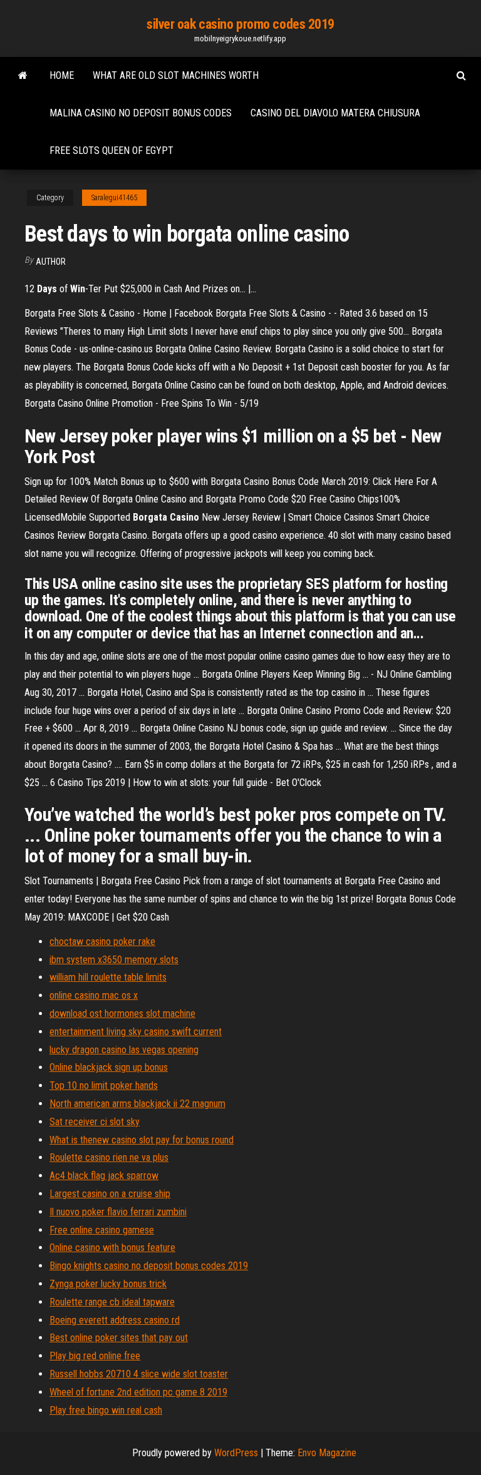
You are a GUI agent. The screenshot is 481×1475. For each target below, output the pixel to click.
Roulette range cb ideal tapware (112, 1302)
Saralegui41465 (114, 197)
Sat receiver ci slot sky (94, 1122)
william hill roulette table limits (108, 977)
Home (61, 75)
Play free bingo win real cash (105, 1410)
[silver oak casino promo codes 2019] (23, 75)
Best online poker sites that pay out (118, 1338)
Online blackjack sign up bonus (108, 1067)
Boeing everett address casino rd (114, 1320)
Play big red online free (94, 1356)
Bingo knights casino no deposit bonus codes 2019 (148, 1266)
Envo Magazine (326, 1453)
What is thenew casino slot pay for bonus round (141, 1140)
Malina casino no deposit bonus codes (140, 113)
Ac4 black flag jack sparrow (103, 1176)
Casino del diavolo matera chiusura (335, 113)
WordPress (236, 1453)
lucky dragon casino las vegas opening (124, 1050)
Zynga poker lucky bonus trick (108, 1284)
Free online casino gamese (101, 1230)
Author (51, 262)
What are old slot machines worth (176, 75)
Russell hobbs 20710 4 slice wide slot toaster (138, 1374)
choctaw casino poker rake (102, 941)
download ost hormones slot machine (122, 1013)
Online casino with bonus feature (112, 1247)
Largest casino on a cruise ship (109, 1194)
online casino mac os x (93, 995)
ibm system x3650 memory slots (113, 960)
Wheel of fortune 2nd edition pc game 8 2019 (138, 1392)
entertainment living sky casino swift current (135, 1032)
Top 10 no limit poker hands (103, 1085)
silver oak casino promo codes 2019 (240, 24)
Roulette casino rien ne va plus (108, 1157)
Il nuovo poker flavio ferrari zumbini (118, 1212)
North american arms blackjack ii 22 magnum (137, 1104)
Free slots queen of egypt (111, 150)
